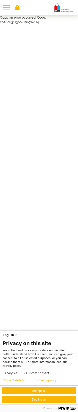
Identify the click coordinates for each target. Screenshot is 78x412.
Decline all (39, 399)
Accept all (39, 391)
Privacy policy (47, 380)
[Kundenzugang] (17, 7)
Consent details (13, 380)
